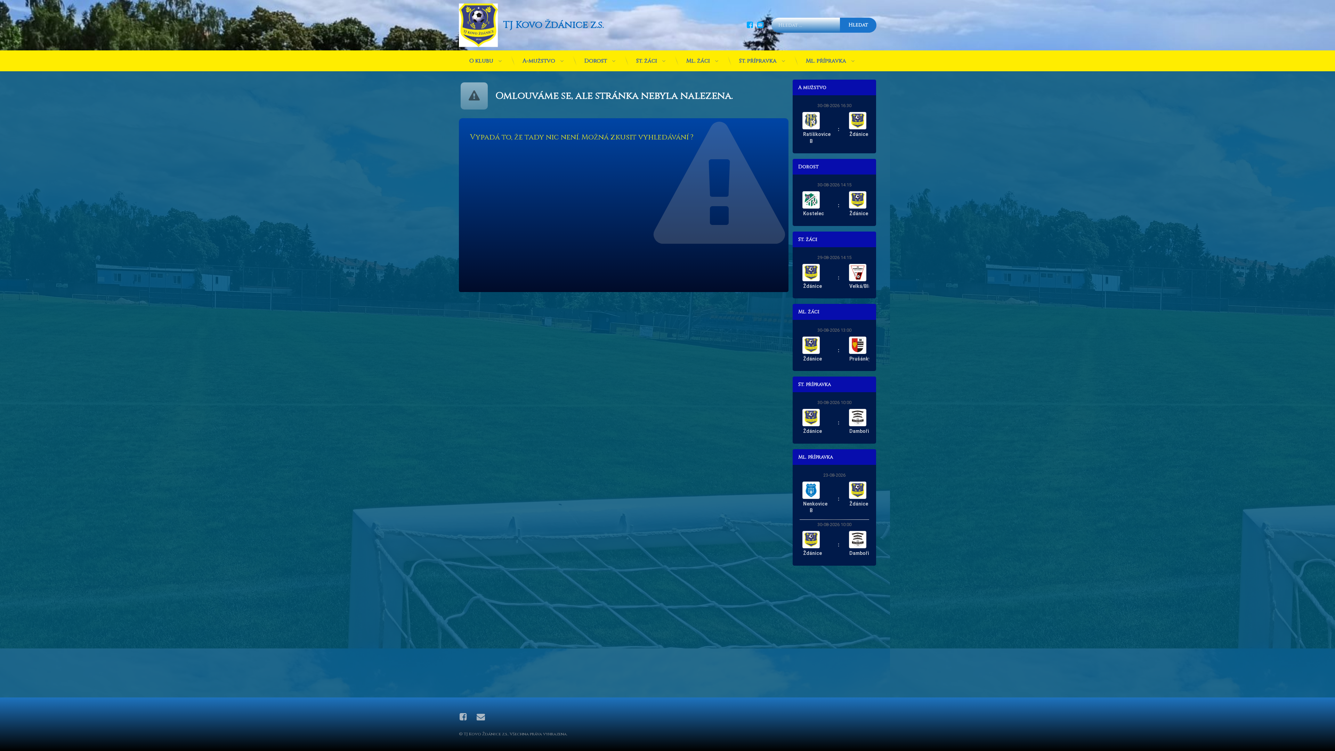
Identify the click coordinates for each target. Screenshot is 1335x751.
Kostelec (813, 213)
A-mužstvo (539, 61)
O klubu (481, 61)
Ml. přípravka (826, 61)
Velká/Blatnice (866, 286)
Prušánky (860, 359)
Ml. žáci (698, 61)
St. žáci (646, 61)
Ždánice (858, 134)
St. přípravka (758, 61)
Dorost (595, 61)
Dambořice (862, 431)
